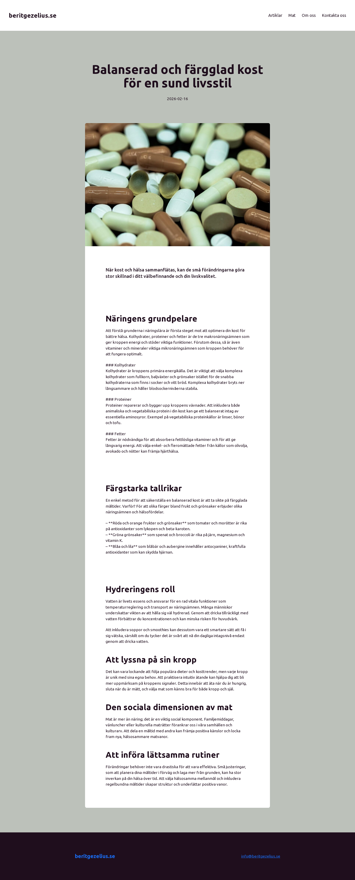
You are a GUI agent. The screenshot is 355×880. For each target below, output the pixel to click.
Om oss (309, 15)
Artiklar (275, 15)
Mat (292, 15)
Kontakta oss (334, 15)
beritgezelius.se (95, 856)
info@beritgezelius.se (260, 856)
